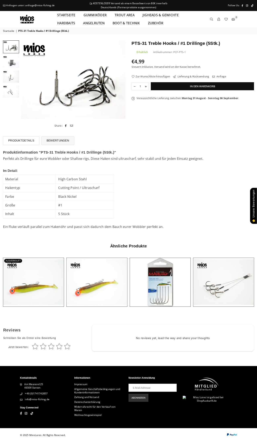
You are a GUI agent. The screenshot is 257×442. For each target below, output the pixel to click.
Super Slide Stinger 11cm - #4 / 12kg (223, 277)
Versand (159, 67)
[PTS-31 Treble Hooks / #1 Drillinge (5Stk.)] (11, 61)
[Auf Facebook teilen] (65, 125)
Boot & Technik (126, 23)
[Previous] (26, 79)
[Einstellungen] (218, 19)
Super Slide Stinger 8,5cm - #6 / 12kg (33, 277)
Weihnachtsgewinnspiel (88, 415)
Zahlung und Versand (86, 397)
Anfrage (221, 76)
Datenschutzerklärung (87, 402)
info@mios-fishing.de (37, 399)
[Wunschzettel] (226, 19)
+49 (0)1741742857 (36, 393)
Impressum (80, 384)
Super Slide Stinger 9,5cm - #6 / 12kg (97, 277)
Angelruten (94, 23)
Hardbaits (66, 23)
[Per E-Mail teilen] (71, 125)
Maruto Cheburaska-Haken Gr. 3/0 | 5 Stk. (160, 277)
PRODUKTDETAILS (21, 140)
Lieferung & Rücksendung (193, 76)
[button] (233, 19)
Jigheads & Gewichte (161, 15)
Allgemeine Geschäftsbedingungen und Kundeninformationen (97, 390)
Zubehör (155, 23)
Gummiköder (95, 15)
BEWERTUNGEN (58, 140)
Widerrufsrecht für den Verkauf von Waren (94, 408)
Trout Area (125, 15)
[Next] (119, 79)
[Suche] (211, 19)
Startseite (66, 15)
